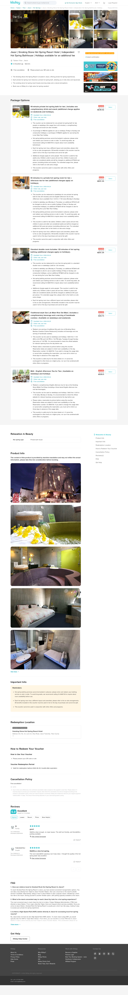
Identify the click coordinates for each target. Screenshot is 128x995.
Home (12, 8)
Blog (39, 955)
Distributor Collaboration (73, 959)
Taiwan (18, 8)
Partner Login (69, 955)
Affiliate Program (70, 961)
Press (12, 961)
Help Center (14, 959)
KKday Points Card (44, 961)
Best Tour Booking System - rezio (76, 957)
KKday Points (42, 957)
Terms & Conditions (17, 955)
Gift (39, 959)
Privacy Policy (15, 957)
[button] (17, 64)
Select (110, 107)
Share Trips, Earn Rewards (46, 964)
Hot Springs (37, 8)
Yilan (24, 8)
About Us (13, 952)
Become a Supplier (71, 952)
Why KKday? (42, 952)
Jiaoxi (29, 8)
